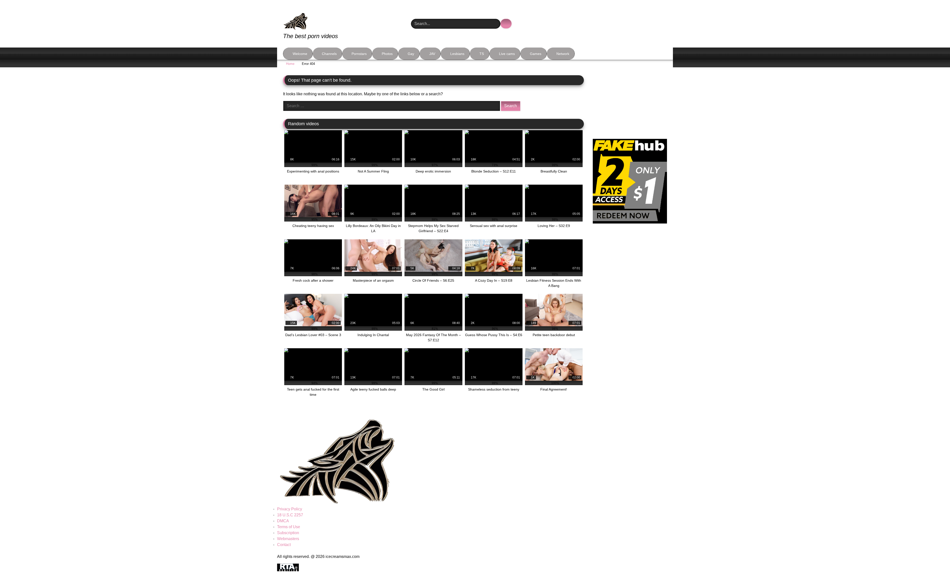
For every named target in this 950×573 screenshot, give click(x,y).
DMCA (283, 521)
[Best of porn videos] (314, 18)
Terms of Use (288, 527)
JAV (432, 54)
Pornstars (359, 54)
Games (535, 54)
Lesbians (457, 54)
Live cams (507, 54)
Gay (411, 54)
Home (290, 64)
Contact (284, 545)
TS (481, 54)
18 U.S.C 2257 (290, 515)
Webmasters (288, 539)
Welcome (300, 54)
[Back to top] (935, 558)
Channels (329, 54)
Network (562, 54)
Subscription (288, 533)
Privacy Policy (289, 509)
